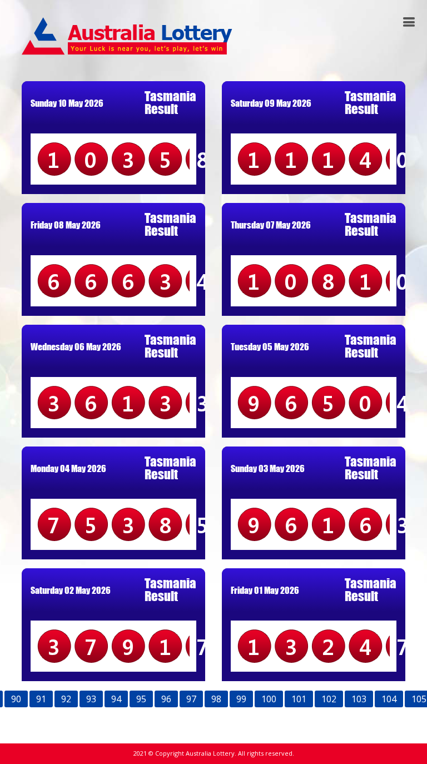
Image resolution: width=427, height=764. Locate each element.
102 (328, 699)
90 (16, 699)
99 (241, 699)
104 (388, 699)
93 (91, 699)
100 (268, 699)
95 (141, 699)
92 (66, 699)
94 (116, 699)
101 (298, 699)
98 (216, 699)
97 (191, 699)
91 (41, 699)
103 (358, 699)
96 (166, 699)
